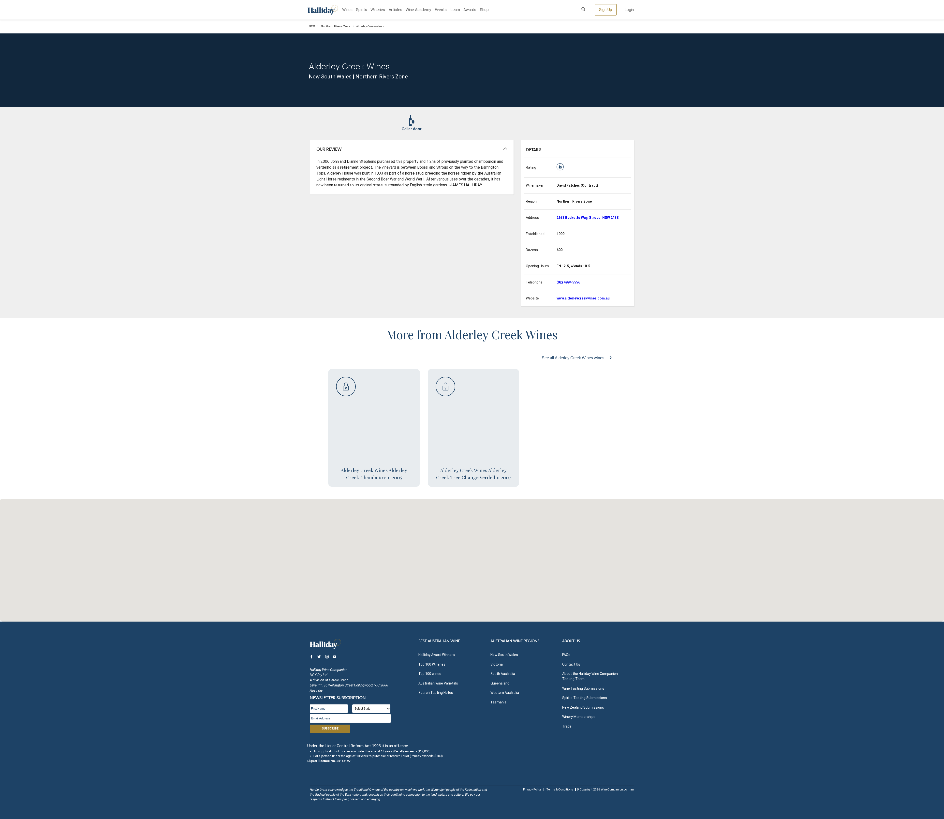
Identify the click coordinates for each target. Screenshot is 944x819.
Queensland (499, 683)
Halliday (323, 10)
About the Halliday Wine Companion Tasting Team (590, 676)
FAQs (566, 655)
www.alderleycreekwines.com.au (583, 298)
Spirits (361, 9)
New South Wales (504, 655)
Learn (455, 9)
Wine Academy (418, 9)
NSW (312, 26)
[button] (472, 557)
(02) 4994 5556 (568, 282)
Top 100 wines (429, 674)
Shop (484, 9)
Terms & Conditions (559, 789)
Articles (395, 9)
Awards (469, 9)
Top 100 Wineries (431, 664)
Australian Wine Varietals (438, 683)
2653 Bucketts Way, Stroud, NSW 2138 (588, 218)
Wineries (377, 9)
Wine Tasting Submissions (583, 688)
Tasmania (498, 702)
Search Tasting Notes (435, 693)
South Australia (502, 674)
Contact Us (571, 664)
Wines (347, 9)
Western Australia (504, 693)
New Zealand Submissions (583, 707)
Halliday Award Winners (436, 655)
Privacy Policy (532, 789)
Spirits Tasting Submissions (584, 698)
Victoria (496, 664)
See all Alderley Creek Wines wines (573, 358)
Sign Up (605, 9)
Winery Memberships (578, 717)
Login (629, 9)
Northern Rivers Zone (335, 26)
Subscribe (330, 728)
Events (441, 9)
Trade (567, 726)
